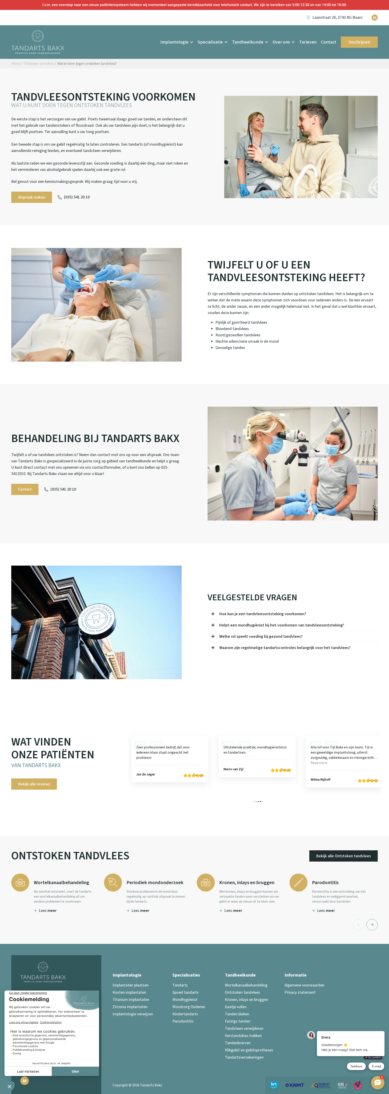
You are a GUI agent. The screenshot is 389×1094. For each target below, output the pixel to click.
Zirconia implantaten (130, 1007)
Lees (48, 910)
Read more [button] (232, 762)
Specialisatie (210, 42)
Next (372, 924)
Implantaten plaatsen (131, 985)
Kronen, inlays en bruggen (246, 999)
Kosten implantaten (129, 992)
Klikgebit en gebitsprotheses (249, 1050)
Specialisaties (186, 975)
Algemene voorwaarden (304, 985)
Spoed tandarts (185, 992)
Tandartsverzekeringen (244, 1057)
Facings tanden (237, 1021)
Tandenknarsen (238, 1043)
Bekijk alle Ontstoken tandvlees (343, 856)
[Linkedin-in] (374, 17)
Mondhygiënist (184, 999)
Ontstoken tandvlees (242, 992)
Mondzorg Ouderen (188, 1007)
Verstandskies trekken (243, 1036)
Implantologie (174, 42)
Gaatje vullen (236, 1007)
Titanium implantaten (131, 999)
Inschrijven (359, 42)
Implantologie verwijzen (133, 1014)
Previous (358, 924)
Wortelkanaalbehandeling (246, 985)
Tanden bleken (237, 1014)
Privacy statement (300, 992)
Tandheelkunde (247, 42)
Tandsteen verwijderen (244, 1028)
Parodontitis (183, 1021)
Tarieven (308, 42)
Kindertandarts (185, 1014)
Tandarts (180, 985)
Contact (328, 42)
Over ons (281, 42)
